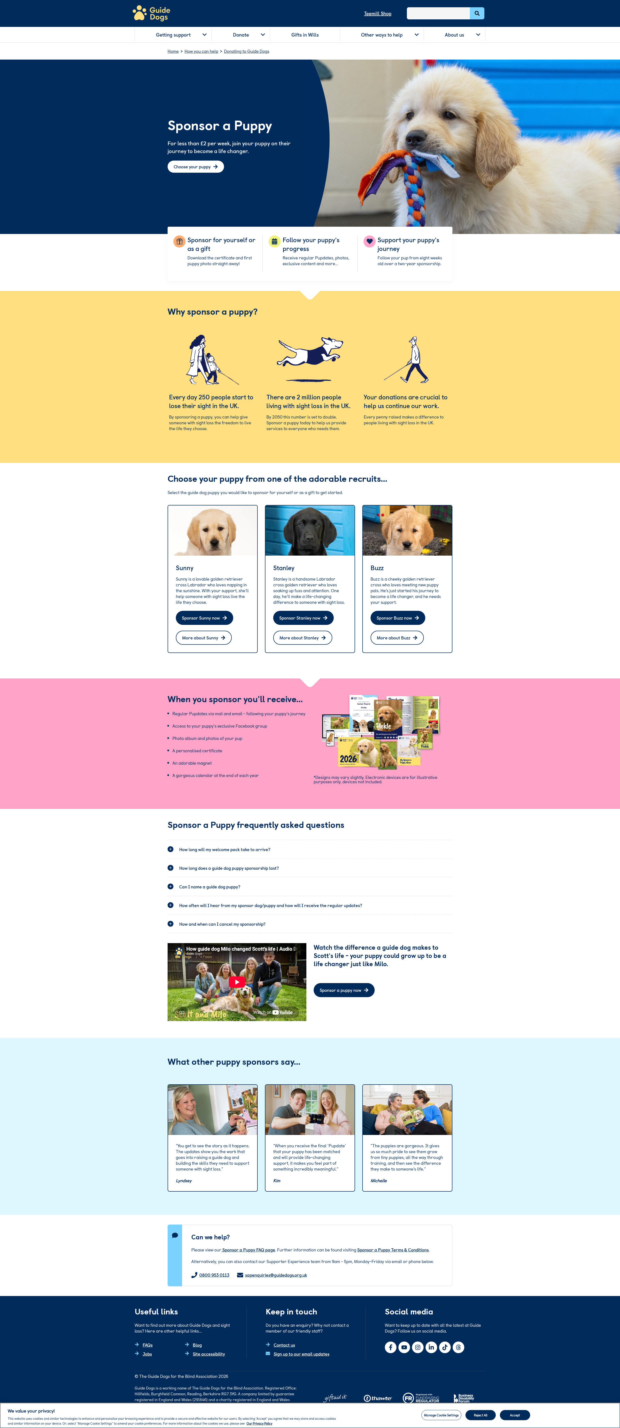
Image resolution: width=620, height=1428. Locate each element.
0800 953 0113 (214, 1275)
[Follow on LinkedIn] (431, 1347)
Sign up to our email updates (301, 1353)
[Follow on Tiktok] (445, 1347)
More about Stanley (299, 637)
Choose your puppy (192, 166)
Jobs (147, 1353)
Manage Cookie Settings (441, 1415)
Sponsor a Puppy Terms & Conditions (393, 1249)
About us (454, 34)
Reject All (480, 1415)
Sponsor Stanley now (299, 617)
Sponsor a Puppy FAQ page (248, 1249)
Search (477, 13)
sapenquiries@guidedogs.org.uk (276, 1275)
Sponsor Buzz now (394, 617)
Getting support (173, 34)
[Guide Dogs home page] (151, 13)
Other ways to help (382, 34)
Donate (241, 34)
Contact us (284, 1345)
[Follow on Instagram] (418, 1347)
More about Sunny (200, 637)
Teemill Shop (377, 13)
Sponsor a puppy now (340, 990)
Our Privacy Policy (259, 1423)
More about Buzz (393, 637)
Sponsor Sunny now (201, 617)
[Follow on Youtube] (404, 1347)
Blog (197, 1345)
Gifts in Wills (305, 34)
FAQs (148, 1345)
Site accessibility (209, 1353)
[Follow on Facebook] (390, 1347)
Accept (515, 1415)
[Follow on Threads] (458, 1347)
